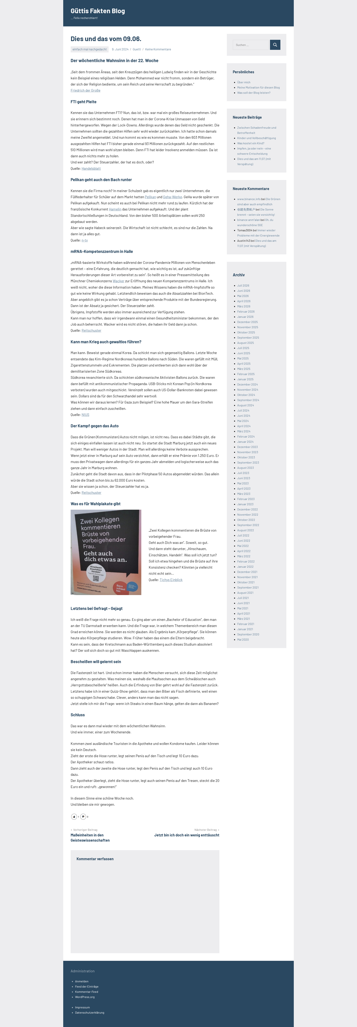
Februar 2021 (245, 624)
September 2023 (248, 462)
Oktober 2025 (246, 332)
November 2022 (247, 514)
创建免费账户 (246, 209)
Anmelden (82, 981)
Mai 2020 (243, 639)
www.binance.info (249, 199)
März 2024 (243, 431)
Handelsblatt (91, 168)
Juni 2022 (243, 540)
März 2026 (243, 306)
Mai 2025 (243, 358)
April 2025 (243, 363)
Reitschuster (91, 330)
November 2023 (247, 452)
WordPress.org (85, 997)
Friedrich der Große (85, 90)
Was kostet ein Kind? (250, 143)
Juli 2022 (243, 535)
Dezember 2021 (247, 571)
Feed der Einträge (87, 986)
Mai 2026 (243, 296)
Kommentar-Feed (86, 991)
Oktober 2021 (246, 582)
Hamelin (115, 209)
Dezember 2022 (247, 509)
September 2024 (248, 400)
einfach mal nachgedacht (90, 49)
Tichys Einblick (171, 580)
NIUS (85, 414)
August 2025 (245, 342)
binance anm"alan (248, 219)
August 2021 (245, 592)
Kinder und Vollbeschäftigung (256, 138)
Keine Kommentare (158, 49)
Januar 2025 (245, 379)
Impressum (82, 1007)
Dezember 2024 (247, 384)
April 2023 (243, 488)
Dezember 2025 (247, 322)
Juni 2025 (243, 353)
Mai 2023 (243, 483)
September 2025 (248, 337)
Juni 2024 (243, 415)
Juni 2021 (243, 603)
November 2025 (247, 327)
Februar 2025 (246, 374)
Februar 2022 (246, 561)
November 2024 (247, 389)
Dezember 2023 (247, 447)
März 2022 (243, 556)
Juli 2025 (243, 348)
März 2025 (243, 368)
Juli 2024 (243, 410)
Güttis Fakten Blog (98, 11)
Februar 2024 (246, 436)
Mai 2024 (243, 420)
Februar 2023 (246, 499)
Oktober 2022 (246, 519)
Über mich (243, 82)
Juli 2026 (243, 285)
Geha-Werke (172, 197)
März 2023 (243, 493)
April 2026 (243, 301)
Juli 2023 (243, 473)
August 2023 (245, 467)
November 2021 (247, 577)
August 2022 (245, 530)
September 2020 (248, 634)
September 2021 (248, 587)
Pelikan (150, 197)
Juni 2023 (243, 478)
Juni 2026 (243, 290)
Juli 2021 (243, 598)
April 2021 (243, 613)
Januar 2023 (245, 504)
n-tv (85, 240)
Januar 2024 (245, 441)
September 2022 (248, 525)
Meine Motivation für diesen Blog (258, 87)
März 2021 (243, 618)
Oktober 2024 (246, 394)
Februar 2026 (246, 311)
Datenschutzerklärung (89, 1012)
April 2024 (244, 426)
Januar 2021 (245, 629)
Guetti (137, 49)
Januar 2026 (245, 316)
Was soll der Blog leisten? (253, 92)
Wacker (118, 281)
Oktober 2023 (246, 457)
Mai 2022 (243, 545)
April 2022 (244, 551)
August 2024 (245, 405)
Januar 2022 (245, 566)
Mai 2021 (242, 608)
